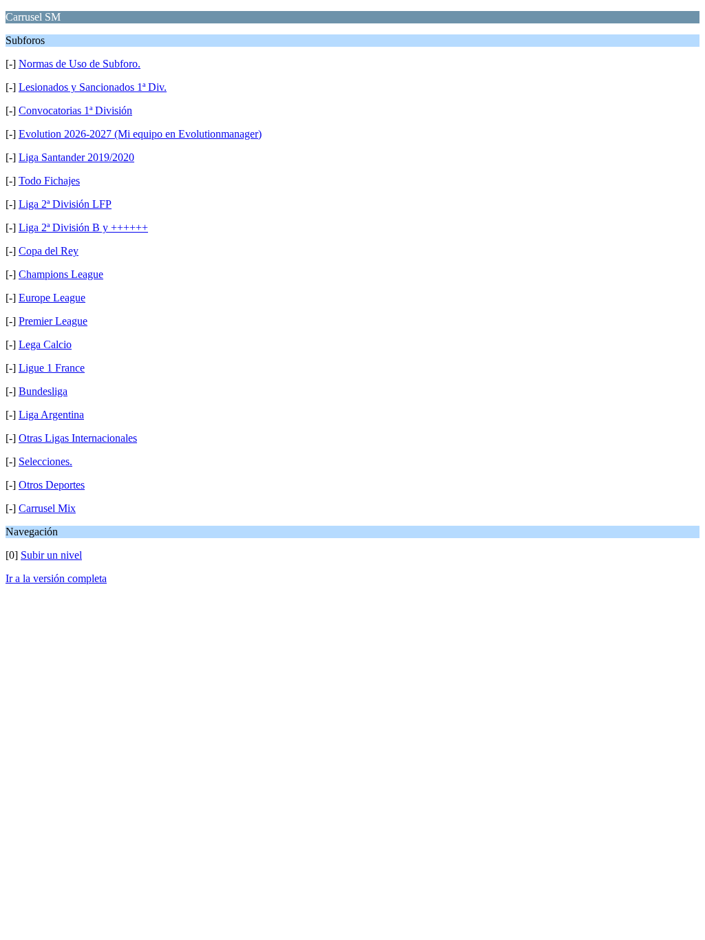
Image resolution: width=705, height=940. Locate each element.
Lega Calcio (45, 344)
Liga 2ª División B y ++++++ (83, 227)
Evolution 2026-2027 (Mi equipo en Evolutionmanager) (140, 134)
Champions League (61, 274)
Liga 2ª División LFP (65, 204)
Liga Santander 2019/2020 (76, 157)
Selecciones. (45, 461)
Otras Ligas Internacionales (78, 438)
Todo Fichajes (49, 180)
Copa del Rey (48, 251)
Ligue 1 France (52, 368)
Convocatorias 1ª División (75, 110)
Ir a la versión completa (56, 578)
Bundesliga (43, 391)
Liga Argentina (51, 414)
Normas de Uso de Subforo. (79, 64)
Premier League (53, 321)
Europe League (52, 297)
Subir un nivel (51, 555)
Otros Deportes (52, 485)
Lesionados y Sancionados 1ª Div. (93, 87)
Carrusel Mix (47, 508)
